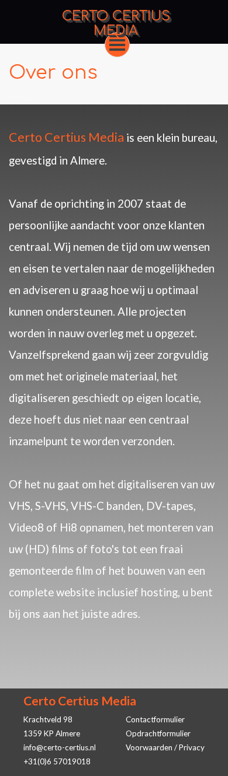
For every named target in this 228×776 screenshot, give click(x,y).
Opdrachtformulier (158, 733)
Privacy (192, 747)
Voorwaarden (149, 747)
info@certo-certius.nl (59, 747)
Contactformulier (155, 719)
